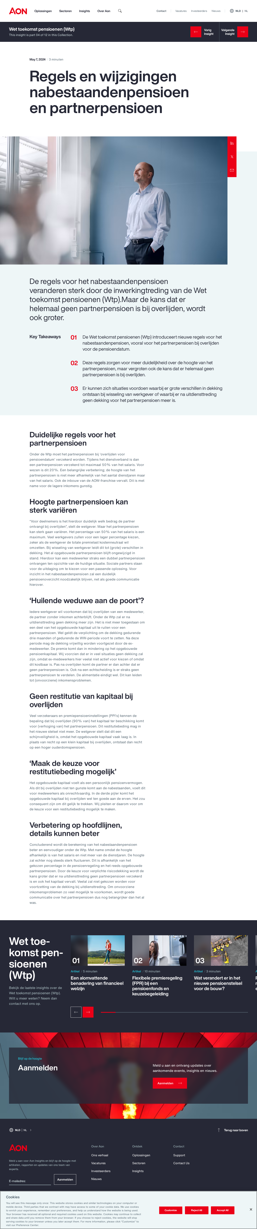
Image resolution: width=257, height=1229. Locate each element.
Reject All (196, 1210)
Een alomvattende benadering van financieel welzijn (97, 983)
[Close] (251, 1209)
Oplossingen (43, 11)
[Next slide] (88, 1012)
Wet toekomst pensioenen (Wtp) (42, 29)
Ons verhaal (99, 1155)
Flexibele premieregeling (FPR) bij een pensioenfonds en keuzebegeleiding (157, 985)
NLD (242, 11)
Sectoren (65, 11)
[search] (120, 11)
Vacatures (181, 11)
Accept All (222, 1210)
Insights (84, 11)
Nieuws (216, 11)
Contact (161, 11)
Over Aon (103, 11)
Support (179, 1155)
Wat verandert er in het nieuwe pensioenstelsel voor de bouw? (218, 983)
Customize (171, 1210)
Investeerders (199, 11)
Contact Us (181, 1163)
